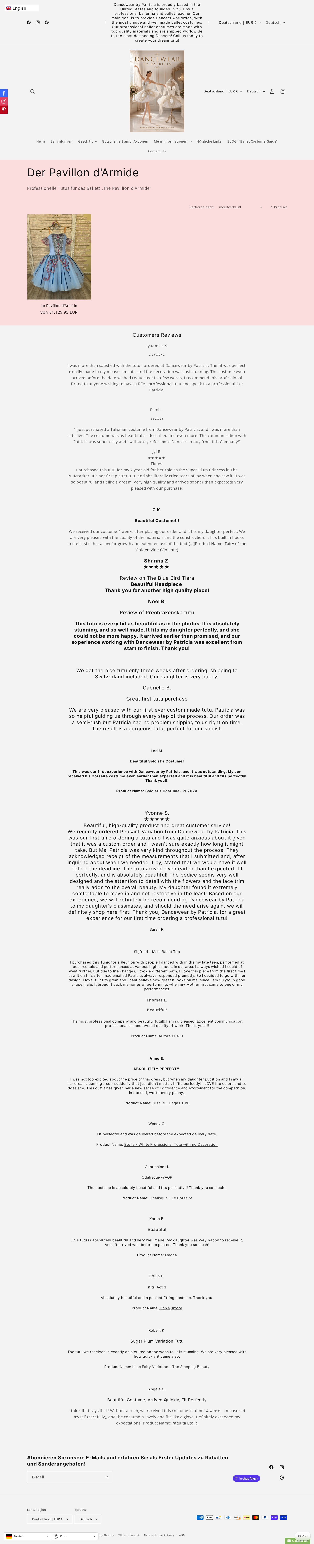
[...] (191, 543)
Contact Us (299, 1540)
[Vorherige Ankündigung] (106, 22)
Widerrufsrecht (128, 1535)
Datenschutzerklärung (159, 1535)
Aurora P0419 (171, 1036)
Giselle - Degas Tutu (170, 1103)
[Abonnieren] (107, 1477)
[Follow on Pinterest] (4, 110)
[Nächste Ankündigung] (209, 22)
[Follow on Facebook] (4, 93)
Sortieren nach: (202, 207)
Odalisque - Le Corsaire (171, 1198)
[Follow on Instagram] (4, 101)
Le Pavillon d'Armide (59, 305)
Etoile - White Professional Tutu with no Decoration (171, 1144)
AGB (182, 1535)
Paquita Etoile (185, 1423)
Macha (171, 1255)
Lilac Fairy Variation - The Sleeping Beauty (171, 1367)
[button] (32, 91)
